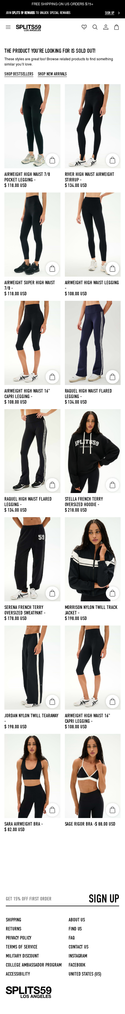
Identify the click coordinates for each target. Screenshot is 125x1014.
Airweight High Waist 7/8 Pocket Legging (27, 177)
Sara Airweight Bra (23, 824)
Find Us (75, 929)
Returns (13, 929)
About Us (77, 920)
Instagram (78, 956)
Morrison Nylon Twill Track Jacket (91, 610)
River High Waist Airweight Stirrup (90, 177)
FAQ (72, 938)
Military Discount (22, 956)
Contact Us (79, 947)
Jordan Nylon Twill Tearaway (31, 718)
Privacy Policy (18, 938)
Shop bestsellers (18, 74)
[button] (8, 27)
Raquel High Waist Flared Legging (88, 394)
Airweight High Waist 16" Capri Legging (27, 394)
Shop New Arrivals (52, 74)
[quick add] (52, 160)
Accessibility (18, 974)
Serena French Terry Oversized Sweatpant (24, 610)
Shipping (13, 920)
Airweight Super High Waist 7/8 (29, 285)
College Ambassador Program (34, 965)
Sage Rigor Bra (80, 824)
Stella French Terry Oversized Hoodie (84, 502)
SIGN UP (104, 899)
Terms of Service (22, 947)
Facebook (77, 965)
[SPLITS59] (28, 997)
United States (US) (85, 974)
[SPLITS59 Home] (28, 28)
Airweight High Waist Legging (92, 285)
